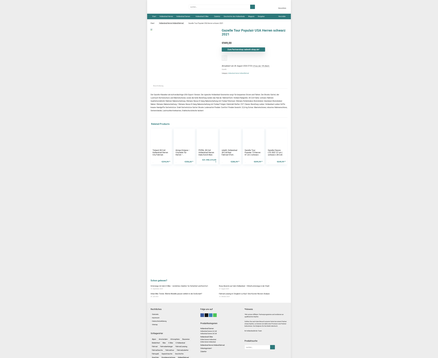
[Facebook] (202, 315)
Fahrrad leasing (181, 346)
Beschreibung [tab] (158, 86)
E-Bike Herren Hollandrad (208, 342)
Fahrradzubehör (183, 350)
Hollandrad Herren (166, 16)
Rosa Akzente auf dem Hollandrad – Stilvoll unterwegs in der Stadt (244, 286)
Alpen (154, 339)
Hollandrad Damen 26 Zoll (208, 331)
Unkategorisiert (206, 348)
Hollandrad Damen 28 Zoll (208, 333)
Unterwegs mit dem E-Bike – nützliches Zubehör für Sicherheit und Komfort (179, 286)
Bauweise (186, 339)
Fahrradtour (170, 350)
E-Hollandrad (180, 343)
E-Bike (170, 343)
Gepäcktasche (167, 354)
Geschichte (179, 354)
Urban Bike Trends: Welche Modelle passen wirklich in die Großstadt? (176, 294)
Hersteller (282, 16)
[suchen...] (252, 7)
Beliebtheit (156, 343)
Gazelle (224, 69)
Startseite (155, 314)
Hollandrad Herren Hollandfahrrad (171, 23)
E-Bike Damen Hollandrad (208, 339)
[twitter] (206, 315)
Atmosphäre (175, 339)
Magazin (251, 16)
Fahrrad (155, 346)
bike (164, 343)
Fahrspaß (155, 354)
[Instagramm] (210, 315)
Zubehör (217, 16)
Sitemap (155, 324)
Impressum (155, 318)
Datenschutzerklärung (159, 321)
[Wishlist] (282, 6)
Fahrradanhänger (166, 346)
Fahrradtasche (157, 350)
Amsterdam (163, 339)
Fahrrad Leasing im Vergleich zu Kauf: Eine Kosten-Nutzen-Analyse (244, 294)
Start (154, 16)
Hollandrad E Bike (202, 16)
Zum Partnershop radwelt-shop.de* (243, 49)
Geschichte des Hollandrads (234, 16)
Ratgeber (261, 16)
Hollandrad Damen (183, 16)
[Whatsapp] (215, 315)
